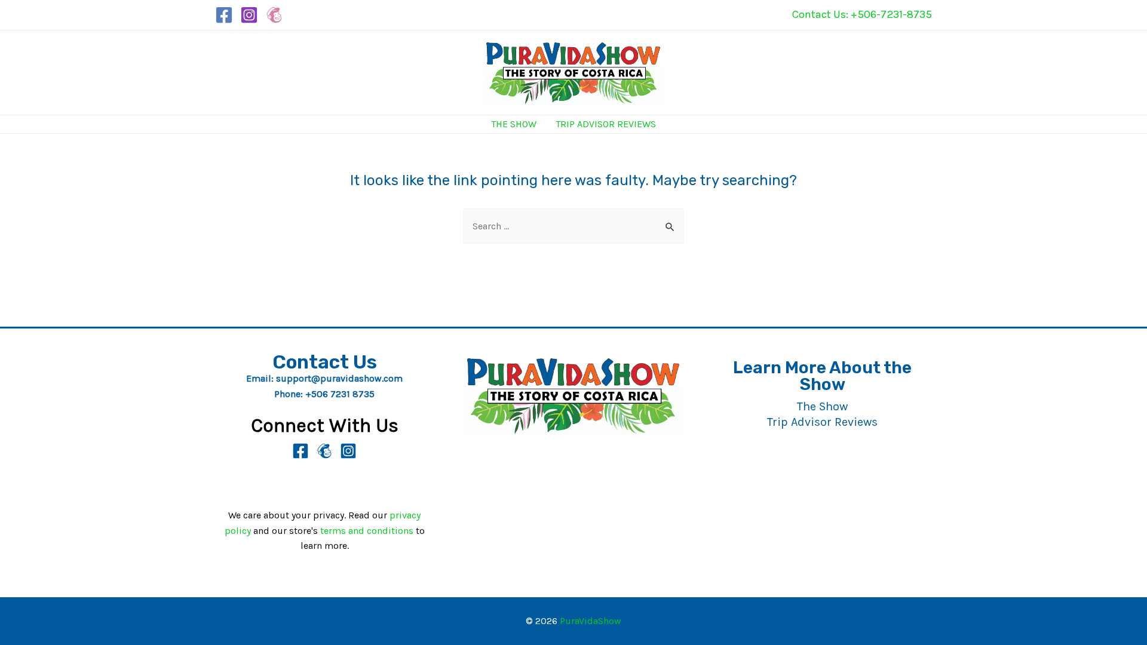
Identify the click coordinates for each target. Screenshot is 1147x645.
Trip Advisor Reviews (606, 124)
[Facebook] (224, 15)
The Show (513, 124)
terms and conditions (366, 530)
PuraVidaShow (590, 620)
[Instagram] (249, 15)
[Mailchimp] (274, 15)
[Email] (324, 451)
